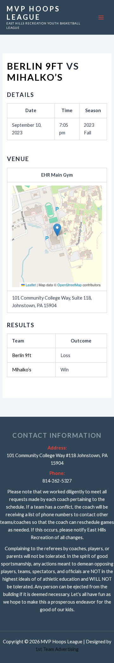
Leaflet (30, 284)
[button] (57, 229)
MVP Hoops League (33, 12)
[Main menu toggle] (101, 17)
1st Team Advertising (57, 649)
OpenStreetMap (69, 284)
